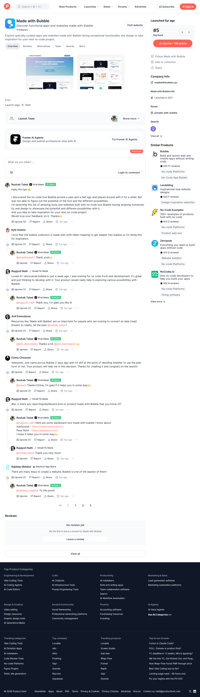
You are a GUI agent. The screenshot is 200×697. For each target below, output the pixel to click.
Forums (122, 6)
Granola (56, 668)
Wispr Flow (106, 658)
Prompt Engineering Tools (65, 589)
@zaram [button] (21, 385)
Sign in (189, 6)
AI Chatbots (58, 580)
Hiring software (171, 294)
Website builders (171, 258)
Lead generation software (161, 580)
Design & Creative (13, 604)
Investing (105, 618)
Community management (65, 618)
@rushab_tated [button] (56, 325)
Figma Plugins (11, 668)
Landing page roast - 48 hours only (167, 673)
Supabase (57, 678)
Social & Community (63, 604)
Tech (28, 105)
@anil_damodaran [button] (27, 343)
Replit (104, 668)
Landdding (166, 185)
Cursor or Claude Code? (161, 643)
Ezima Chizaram (21, 357)
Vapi (54, 663)
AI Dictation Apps (13, 648)
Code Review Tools (14, 658)
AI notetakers (107, 580)
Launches (90, 6)
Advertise (140, 6)
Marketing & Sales (157, 575)
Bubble (164, 151)
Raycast (56, 673)
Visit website (135, 25)
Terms (75, 691)
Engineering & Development (19, 575)
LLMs (55, 575)
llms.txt (137, 691)
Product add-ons (172, 233)
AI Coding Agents (13, 585)
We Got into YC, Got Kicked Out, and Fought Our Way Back (172, 658)
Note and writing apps (111, 585)
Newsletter (40, 691)
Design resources (13, 614)
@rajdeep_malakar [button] (27, 490)
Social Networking (61, 609)
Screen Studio (108, 648)
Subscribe (168, 6)
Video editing (11, 609)
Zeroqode (166, 240)
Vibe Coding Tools (13, 580)
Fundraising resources (111, 614)
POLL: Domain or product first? (165, 648)
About (59, 691)
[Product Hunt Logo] (7, 6)
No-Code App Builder (174, 177)
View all (75, 553)
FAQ (67, 691)
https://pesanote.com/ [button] (44, 430)
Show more (129, 118)
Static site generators (15, 673)
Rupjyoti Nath (19, 271)
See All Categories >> (160, 614)
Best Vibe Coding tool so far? (164, 668)
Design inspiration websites (178, 202)
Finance (104, 604)
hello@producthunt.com (168, 691)
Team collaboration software (114, 589)
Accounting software (110, 609)
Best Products (68, 6)
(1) (20, 244)
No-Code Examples (172, 209)
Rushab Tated (19, 184)
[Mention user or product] (11, 172)
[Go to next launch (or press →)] (189, 32)
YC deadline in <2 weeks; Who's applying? (171, 653)
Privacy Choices (110, 691)
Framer (104, 663)
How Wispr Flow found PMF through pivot (170, 663)
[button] (82, 46)
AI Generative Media (14, 622)
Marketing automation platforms (164, 585)
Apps (51, 691)
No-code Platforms (173, 171)
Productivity (106, 575)
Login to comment (129, 172)
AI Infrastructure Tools (63, 585)
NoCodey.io (167, 271)
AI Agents (153, 604)
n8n (54, 648)
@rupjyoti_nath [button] (25, 302)
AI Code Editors (12, 589)
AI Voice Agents (156, 609)
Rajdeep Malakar (21, 466)
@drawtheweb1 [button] (25, 257)
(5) (20, 221)
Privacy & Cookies (90, 691)
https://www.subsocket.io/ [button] (48, 426)
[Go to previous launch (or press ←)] (182, 32)
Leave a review (75, 539)
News (107, 6)
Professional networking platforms (69, 614)
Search (103, 593)
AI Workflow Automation (112, 598)
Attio (54, 653)
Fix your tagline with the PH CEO (166, 678)
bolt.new (105, 653)
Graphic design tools (14, 618)
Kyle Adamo (18, 229)
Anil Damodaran (21, 316)
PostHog (56, 658)
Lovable (56, 643)
